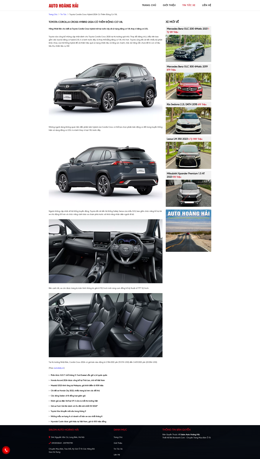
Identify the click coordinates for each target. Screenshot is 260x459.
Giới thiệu (118, 443)
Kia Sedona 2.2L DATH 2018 (182, 104)
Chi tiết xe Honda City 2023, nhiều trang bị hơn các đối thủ (75, 390)
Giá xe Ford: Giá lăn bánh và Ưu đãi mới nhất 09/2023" (74, 406)
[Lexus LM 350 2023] (188, 155)
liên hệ (206, 5)
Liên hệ (117, 455)
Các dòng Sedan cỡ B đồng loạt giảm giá (68, 396)
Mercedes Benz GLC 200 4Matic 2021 (187, 28)
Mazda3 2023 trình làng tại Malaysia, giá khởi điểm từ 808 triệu (77, 385)
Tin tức (63, 14)
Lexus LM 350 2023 (177, 138)
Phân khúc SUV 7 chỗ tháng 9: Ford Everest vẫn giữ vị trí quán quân (79, 375)
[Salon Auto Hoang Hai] (64, 5)
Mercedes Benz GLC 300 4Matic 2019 (187, 66)
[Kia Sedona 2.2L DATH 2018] (188, 120)
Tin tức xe (118, 449)
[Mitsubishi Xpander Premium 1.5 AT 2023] (188, 193)
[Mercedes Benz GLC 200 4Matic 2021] (188, 48)
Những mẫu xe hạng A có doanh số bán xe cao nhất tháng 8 (76, 416)
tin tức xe (188, 5)
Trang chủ (118, 437)
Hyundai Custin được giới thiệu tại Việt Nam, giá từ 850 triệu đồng (78, 421)
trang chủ (149, 5)
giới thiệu (169, 5)
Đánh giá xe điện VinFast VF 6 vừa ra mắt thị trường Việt (74, 401)
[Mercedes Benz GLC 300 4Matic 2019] (188, 86)
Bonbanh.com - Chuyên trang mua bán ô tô (192, 438)
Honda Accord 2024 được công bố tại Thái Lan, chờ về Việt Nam (78, 380)
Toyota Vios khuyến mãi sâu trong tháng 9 (68, 411)
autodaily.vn (58, 368)
